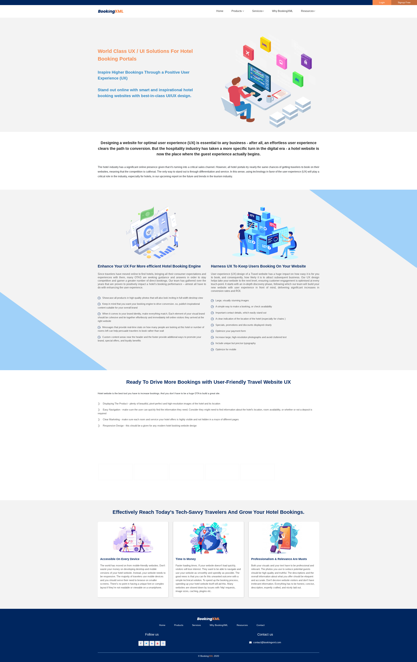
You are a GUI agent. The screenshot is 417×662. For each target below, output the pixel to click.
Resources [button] (307, 11)
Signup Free (404, 2)
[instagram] (163, 643)
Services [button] (257, 11)
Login (382, 2)
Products (178, 625)
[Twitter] (146, 643)
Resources (242, 625)
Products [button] (236, 11)
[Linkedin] (152, 643)
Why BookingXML (282, 11)
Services (196, 625)
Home (219, 11)
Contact (261, 625)
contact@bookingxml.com (267, 642)
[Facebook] (140, 643)
